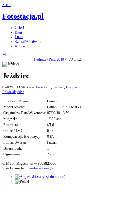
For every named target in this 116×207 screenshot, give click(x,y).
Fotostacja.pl (23, 16)
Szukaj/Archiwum (28, 41)
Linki (19, 37)
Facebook (43, 87)
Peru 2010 (56, 59)
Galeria (20, 27)
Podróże (40, 59)
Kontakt (21, 46)
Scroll (6, 4)
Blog (18, 32)
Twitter (58, 87)
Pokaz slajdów (13, 92)
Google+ (72, 87)
